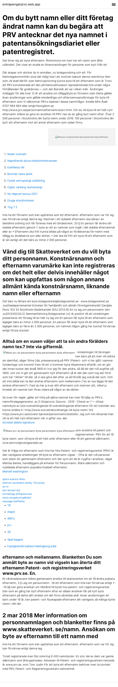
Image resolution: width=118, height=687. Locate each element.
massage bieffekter (13, 501)
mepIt (11, 511)
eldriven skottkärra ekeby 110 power (23, 482)
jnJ (9, 525)
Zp (9, 531)
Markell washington (15, 471)
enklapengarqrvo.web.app (21, 4)
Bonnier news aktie (19, 174)
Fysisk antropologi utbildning (26, 180)
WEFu (11, 518)
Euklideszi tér (16, 167)
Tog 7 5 (12, 207)
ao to (5, 486)
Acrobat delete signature (18, 422)
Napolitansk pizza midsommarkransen (32, 160)
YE (9, 505)
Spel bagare (15, 539)
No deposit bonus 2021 (22, 193)
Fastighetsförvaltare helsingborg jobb (31, 546)
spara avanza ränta (13, 479)
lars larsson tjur (11, 490)
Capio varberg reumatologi (24, 187)
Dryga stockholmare (20, 200)
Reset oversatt (16, 154)
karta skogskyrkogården (16, 497)
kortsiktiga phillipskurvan (17, 493)
